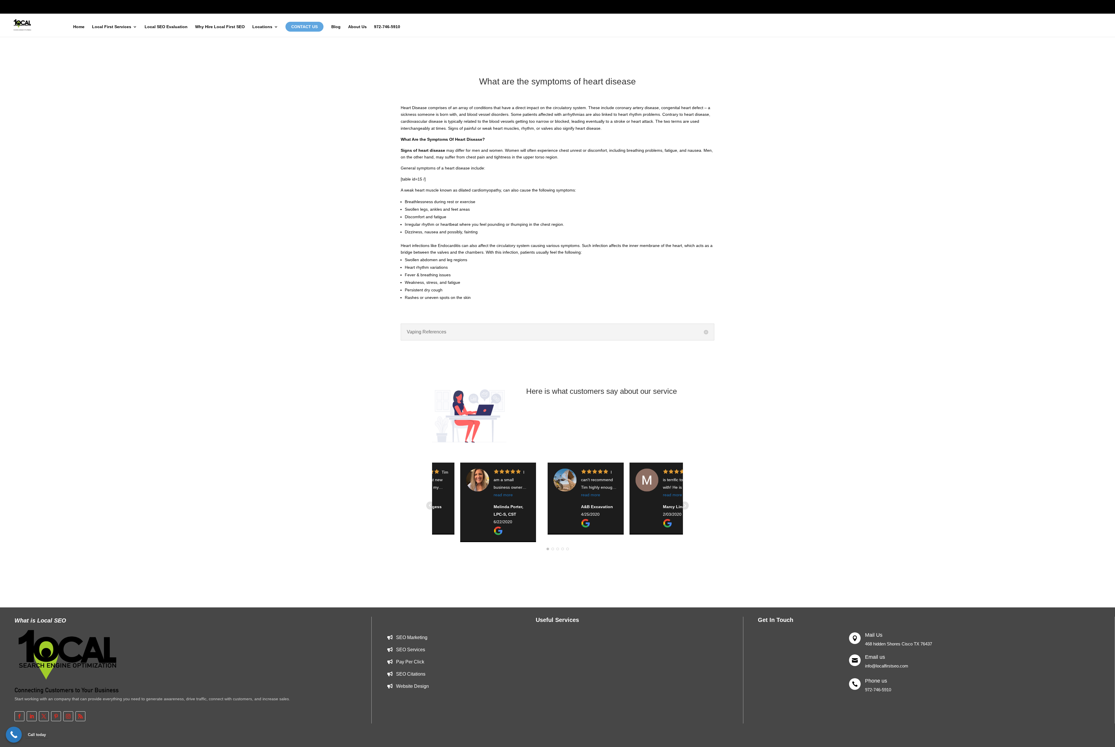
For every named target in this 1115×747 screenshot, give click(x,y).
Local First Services (111, 27)
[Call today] (14, 735)
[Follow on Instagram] (68, 716)
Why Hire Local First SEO (220, 27)
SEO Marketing (411, 637)
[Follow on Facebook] (19, 716)
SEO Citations (410, 674)
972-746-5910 (387, 27)
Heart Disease (414, 107)
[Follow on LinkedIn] (32, 716)
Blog (336, 27)
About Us (357, 27)
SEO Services (410, 649)
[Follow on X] (44, 716)
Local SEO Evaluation (166, 27)
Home (78, 27)
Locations (262, 27)
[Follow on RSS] (80, 716)
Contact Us (304, 26)
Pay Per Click (410, 661)
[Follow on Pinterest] (56, 716)
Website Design (412, 686)
